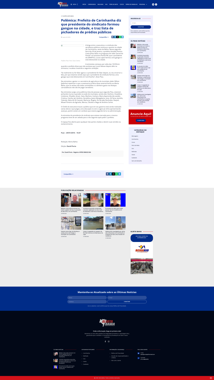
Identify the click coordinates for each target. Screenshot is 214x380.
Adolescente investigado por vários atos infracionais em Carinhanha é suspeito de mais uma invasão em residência (144, 98)
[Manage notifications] (211, 378)
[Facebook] (153, 4)
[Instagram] (156, 4)
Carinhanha (92, 4)
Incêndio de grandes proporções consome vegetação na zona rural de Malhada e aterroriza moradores (144, 58)
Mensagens (135, 136)
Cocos (122, 4)
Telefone (143, 357)
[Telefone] (139, 358)
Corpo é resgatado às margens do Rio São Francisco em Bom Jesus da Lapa (144, 87)
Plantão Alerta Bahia (68, 16)
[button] (112, 37)
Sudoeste (134, 158)
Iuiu (106, 4)
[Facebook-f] (105, 341)
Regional (142, 4)
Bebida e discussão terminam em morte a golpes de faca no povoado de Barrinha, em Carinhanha (143, 47)
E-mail (142, 352)
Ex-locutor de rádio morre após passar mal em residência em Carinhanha (143, 68)
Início (84, 4)
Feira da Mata (113, 4)
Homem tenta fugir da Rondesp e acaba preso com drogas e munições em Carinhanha (144, 78)
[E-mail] (139, 353)
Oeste (133, 154)
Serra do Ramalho (132, 4)
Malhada (100, 4)
